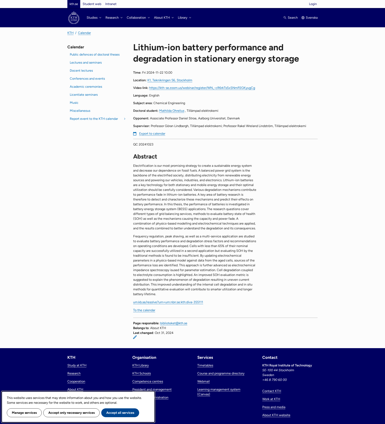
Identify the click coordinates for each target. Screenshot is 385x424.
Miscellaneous (80, 111)
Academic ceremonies (86, 86)
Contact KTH (271, 391)
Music (74, 103)
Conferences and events (87, 78)
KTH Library (140, 365)
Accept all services (120, 413)
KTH (70, 33)
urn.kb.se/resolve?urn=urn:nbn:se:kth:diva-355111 (168, 302)
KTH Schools (141, 373)
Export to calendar (152, 133)
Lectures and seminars (86, 62)
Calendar (84, 33)
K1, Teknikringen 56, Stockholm (169, 80)
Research (74, 373)
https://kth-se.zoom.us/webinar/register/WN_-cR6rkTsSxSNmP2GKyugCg (202, 88)
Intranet (111, 4)
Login (313, 4)
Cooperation (76, 381)
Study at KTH (76, 365)
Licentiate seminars (84, 95)
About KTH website (276, 415)
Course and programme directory (220, 373)
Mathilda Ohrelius (171, 111)
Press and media (273, 407)
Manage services (24, 413)
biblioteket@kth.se (173, 323)
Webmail (203, 381)
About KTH (75, 389)
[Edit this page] (135, 337)
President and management (152, 389)
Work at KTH (271, 399)
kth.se (74, 4)
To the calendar (144, 310)
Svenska (312, 17)
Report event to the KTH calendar (94, 119)
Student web (92, 4)
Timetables (205, 365)
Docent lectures (81, 70)
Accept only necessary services (71, 413)
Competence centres (147, 381)
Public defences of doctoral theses (95, 54)
